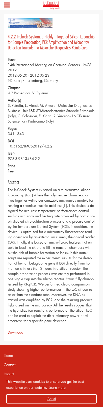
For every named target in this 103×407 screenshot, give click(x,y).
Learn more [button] (57, 387)
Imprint (9, 374)
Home (8, 355)
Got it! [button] (51, 399)
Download (15, 332)
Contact (9, 364)
